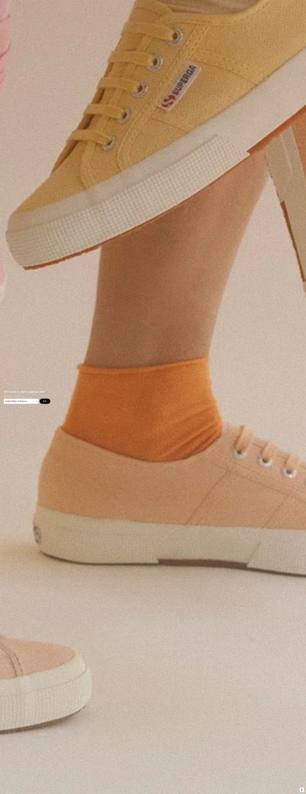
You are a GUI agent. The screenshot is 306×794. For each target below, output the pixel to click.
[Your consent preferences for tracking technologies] (302, 790)
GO (45, 401)
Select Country (14, 396)
